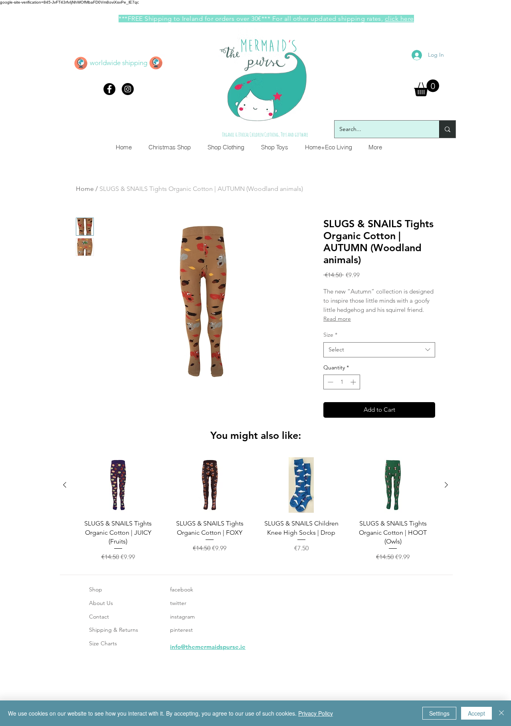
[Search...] (447, 129)
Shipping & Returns (113, 629)
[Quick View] (118, 485)
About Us (101, 603)
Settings (439, 713)
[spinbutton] (342, 382)
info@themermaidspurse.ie (208, 647)
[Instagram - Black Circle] (128, 89)
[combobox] (379, 349)
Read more (337, 318)
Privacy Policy (315, 713)
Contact (99, 616)
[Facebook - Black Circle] (109, 89)
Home (85, 188)
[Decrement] (330, 382)
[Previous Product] (64, 485)
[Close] (501, 713)
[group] (255, 510)
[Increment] (354, 382)
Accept (476, 713)
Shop (95, 589)
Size (330, 334)
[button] (426, 87)
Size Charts (103, 643)
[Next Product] (446, 485)
